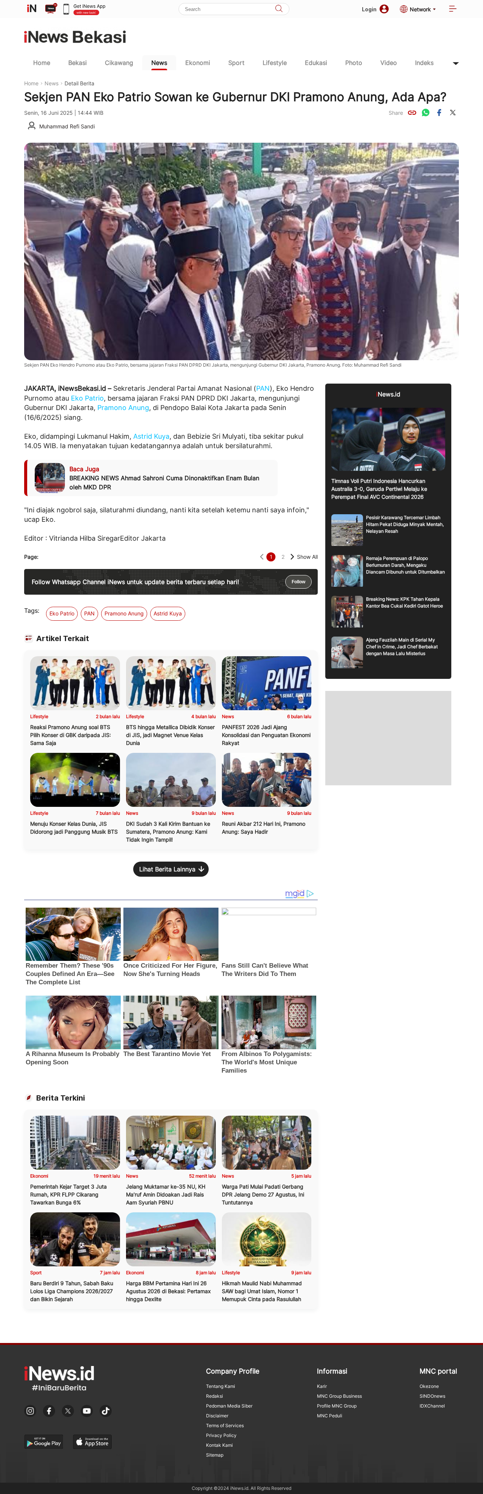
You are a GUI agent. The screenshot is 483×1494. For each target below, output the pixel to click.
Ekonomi (197, 62)
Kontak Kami (219, 1445)
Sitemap (214, 1455)
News (159, 62)
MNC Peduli (329, 1415)
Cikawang (119, 62)
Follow (298, 581)
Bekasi (77, 62)
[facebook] (439, 112)
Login (369, 9)
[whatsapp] (426, 112)
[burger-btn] (453, 9)
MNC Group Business (339, 1396)
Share (396, 112)
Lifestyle (275, 62)
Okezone (429, 1386)
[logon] (31, 9)
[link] (412, 112)
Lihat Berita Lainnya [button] (167, 869)
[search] (278, 9)
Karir (322, 1386)
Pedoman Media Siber (229, 1406)
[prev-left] (261, 557)
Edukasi (316, 62)
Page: (31, 557)
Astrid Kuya (151, 436)
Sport (236, 62)
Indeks (424, 62)
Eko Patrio (87, 398)
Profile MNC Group (337, 1406)
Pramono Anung (123, 408)
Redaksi (214, 1396)
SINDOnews (432, 1396)
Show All (307, 557)
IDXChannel (432, 1406)
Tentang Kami (220, 1386)
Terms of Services (225, 1425)
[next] (292, 557)
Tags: (31, 610)
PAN (263, 388)
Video (388, 62)
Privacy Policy (221, 1435)
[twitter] (453, 112)
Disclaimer (217, 1415)
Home (41, 62)
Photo (353, 62)
